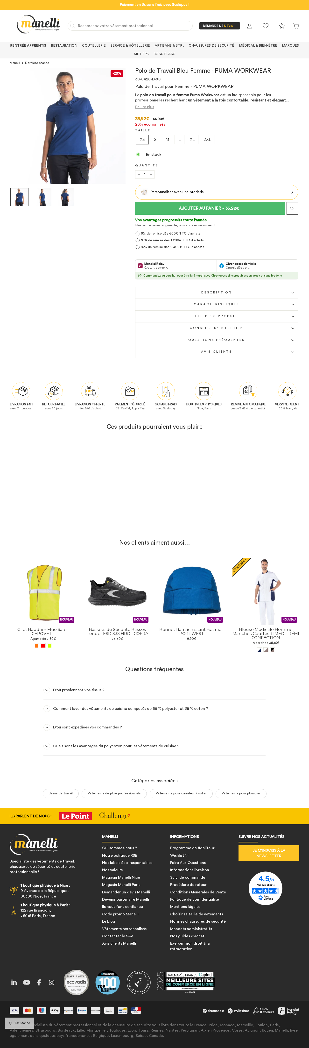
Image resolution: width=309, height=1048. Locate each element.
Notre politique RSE (119, 855)
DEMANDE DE (218, 25)
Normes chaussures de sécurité (198, 921)
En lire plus (144, 107)
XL (192, 139)
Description (216, 292)
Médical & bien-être (258, 45)
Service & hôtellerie (130, 45)
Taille (143, 130)
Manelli (15, 63)
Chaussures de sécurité (211, 45)
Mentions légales (185, 907)
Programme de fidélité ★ (192, 848)
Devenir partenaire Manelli (125, 899)
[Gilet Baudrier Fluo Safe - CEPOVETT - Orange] (36, 645)
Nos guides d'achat (187, 936)
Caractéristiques (216, 304)
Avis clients (216, 351)
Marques (290, 45)
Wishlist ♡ (179, 855)
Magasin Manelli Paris (121, 885)
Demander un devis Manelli (126, 892)
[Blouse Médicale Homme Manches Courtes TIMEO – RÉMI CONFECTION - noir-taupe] (272, 650)
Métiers (141, 54)
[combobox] (130, 26)
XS (142, 139)
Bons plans (164, 54)
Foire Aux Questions (188, 863)
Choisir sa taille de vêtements (196, 914)
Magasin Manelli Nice (121, 877)
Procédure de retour (188, 885)
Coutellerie (94, 45)
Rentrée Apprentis (28, 45)
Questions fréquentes (216, 339)
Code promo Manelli (120, 914)
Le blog (108, 921)
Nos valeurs (112, 870)
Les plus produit (216, 316)
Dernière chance (37, 63)
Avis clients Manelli (119, 943)
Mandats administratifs (191, 929)
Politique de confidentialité (194, 899)
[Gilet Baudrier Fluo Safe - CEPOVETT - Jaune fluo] (49, 645)
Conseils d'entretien (217, 328)
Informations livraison (189, 870)
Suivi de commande (187, 877)
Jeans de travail (61, 793)
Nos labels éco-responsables (127, 863)
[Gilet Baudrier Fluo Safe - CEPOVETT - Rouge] (43, 645)
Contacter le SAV (117, 936)
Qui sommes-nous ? (119, 848)
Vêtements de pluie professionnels (114, 793)
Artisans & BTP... (169, 45)
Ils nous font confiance (122, 907)
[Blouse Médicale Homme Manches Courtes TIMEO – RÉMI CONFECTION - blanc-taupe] (266, 650)
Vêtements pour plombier (241, 793)
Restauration (64, 45)
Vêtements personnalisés (124, 929)
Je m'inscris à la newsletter (269, 853)
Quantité (146, 165)
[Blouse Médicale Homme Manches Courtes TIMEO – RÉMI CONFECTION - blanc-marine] (259, 650)
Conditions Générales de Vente (198, 892)
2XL (207, 139)
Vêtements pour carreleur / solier (181, 793)
